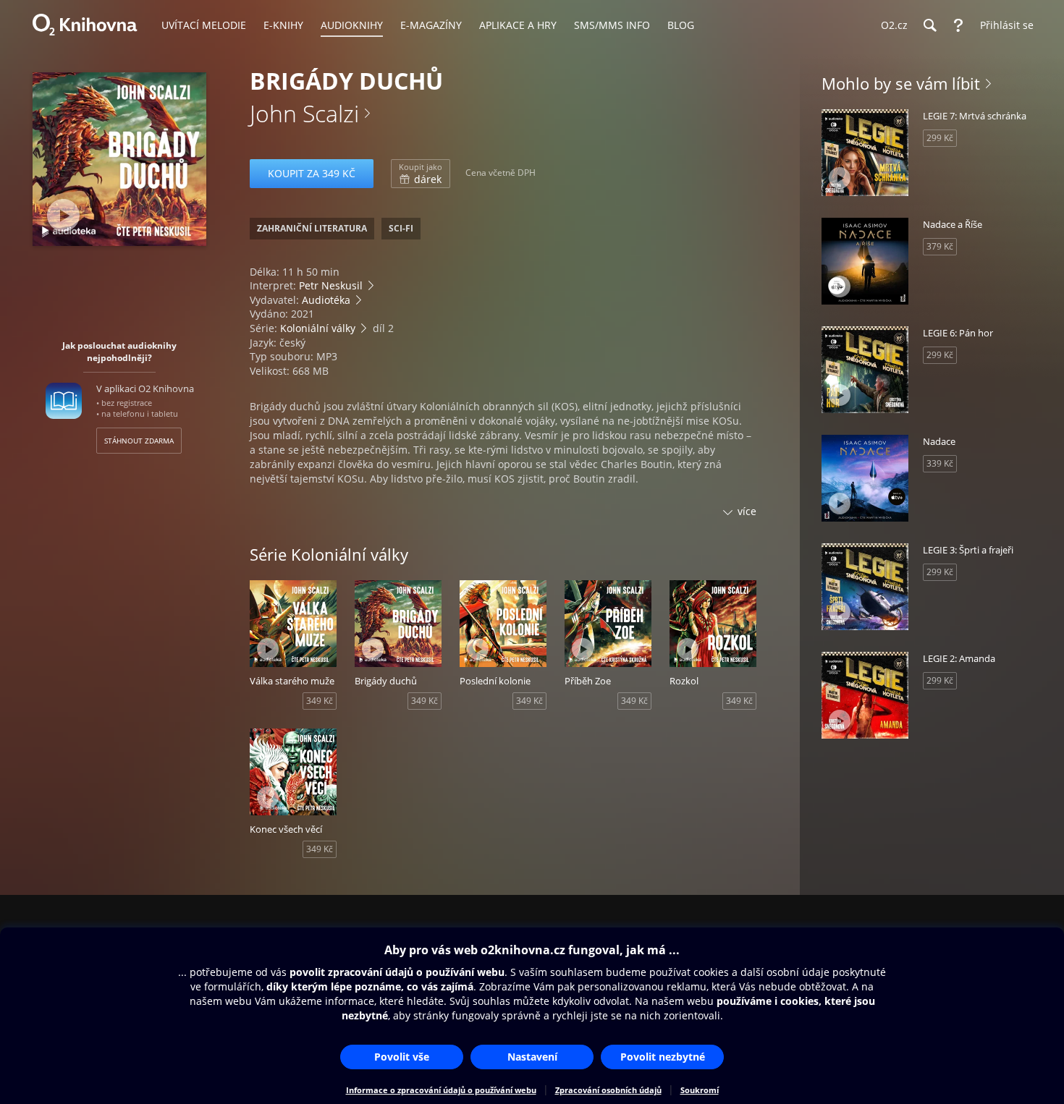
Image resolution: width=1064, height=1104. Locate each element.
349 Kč (319, 701)
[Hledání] (929, 25)
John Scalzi (304, 113)
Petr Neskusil (331, 285)
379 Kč (939, 246)
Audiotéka (326, 300)
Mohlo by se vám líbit (901, 83)
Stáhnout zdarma (139, 441)
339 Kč (939, 463)
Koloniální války (317, 328)
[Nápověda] (958, 25)
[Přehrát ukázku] (63, 215)
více (747, 511)
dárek (420, 173)
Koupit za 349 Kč (311, 173)
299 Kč (939, 138)
